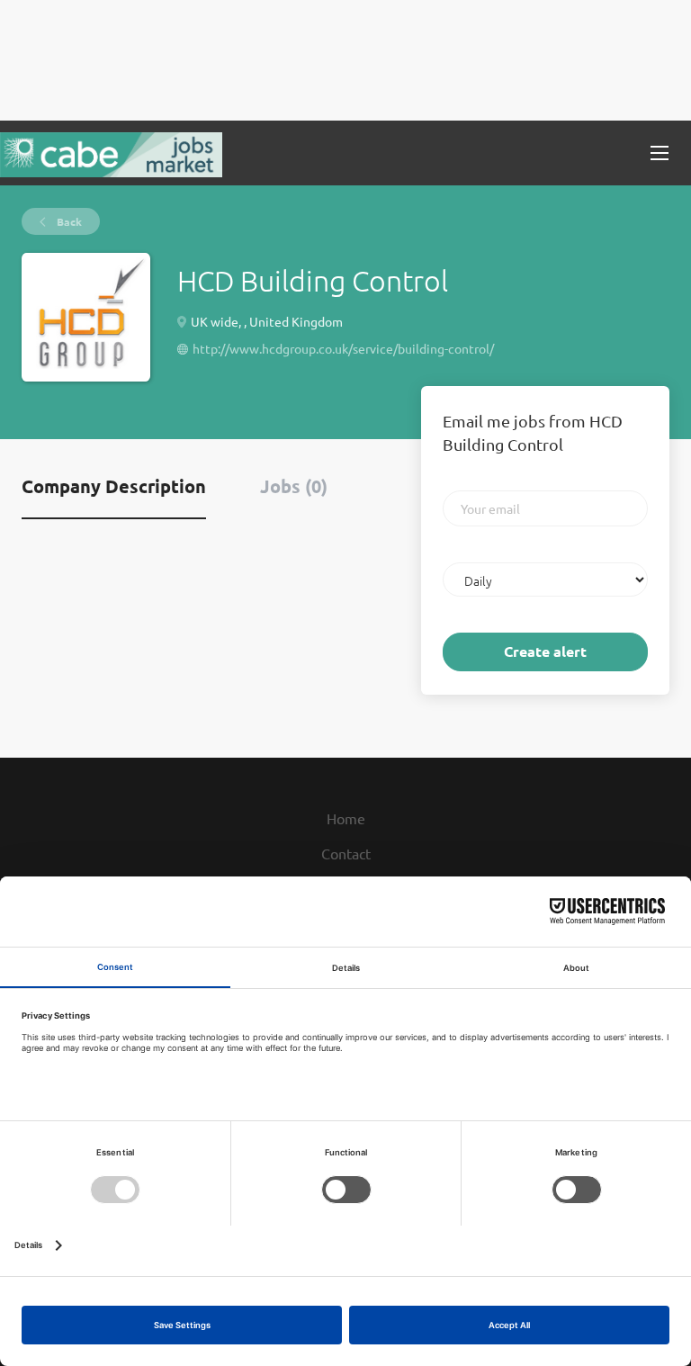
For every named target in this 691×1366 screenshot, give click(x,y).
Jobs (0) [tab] (294, 486)
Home (346, 818)
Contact (346, 853)
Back (68, 221)
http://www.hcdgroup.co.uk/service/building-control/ (343, 348)
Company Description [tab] (114, 486)
